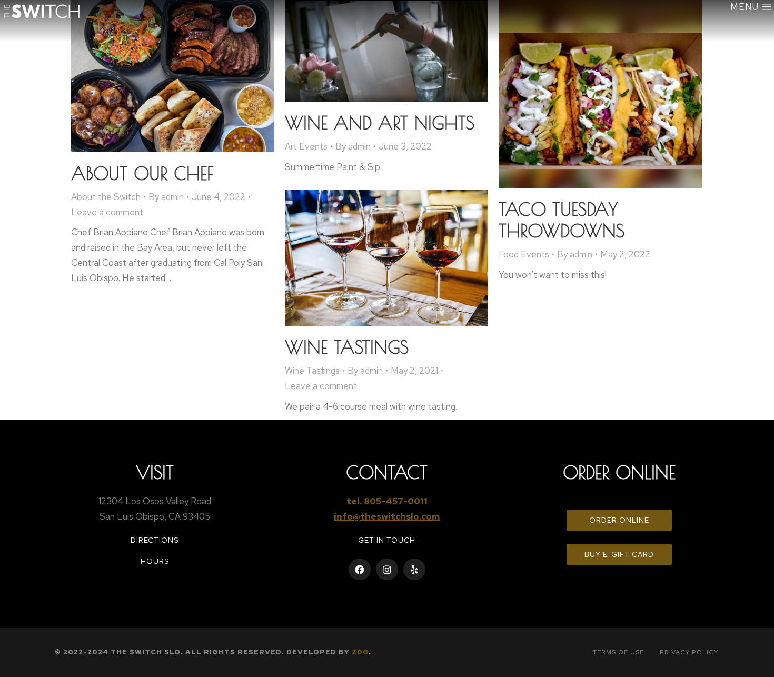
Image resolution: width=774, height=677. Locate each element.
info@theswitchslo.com (387, 516)
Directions (154, 540)
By (166, 197)
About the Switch (106, 197)
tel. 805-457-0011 (387, 501)
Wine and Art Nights (379, 122)
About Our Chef (142, 173)
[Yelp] (414, 570)
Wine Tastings (347, 346)
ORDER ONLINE (619, 520)
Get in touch (386, 540)
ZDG (360, 652)
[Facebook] (360, 570)
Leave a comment (107, 212)
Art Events (306, 146)
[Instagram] (387, 570)
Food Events (524, 254)
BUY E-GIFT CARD (619, 554)
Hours (155, 561)
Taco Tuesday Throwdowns (561, 219)
